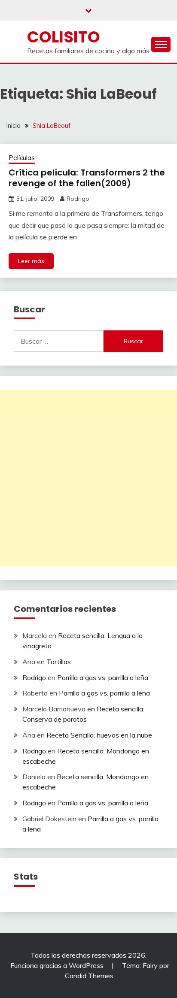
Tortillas (58, 661)
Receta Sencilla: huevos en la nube (99, 735)
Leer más (31, 261)
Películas (22, 158)
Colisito (63, 37)
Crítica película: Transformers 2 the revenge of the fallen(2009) (87, 177)
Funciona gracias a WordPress (57, 965)
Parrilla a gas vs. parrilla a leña (102, 677)
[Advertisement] (88, 478)
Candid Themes (89, 975)
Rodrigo (78, 199)
